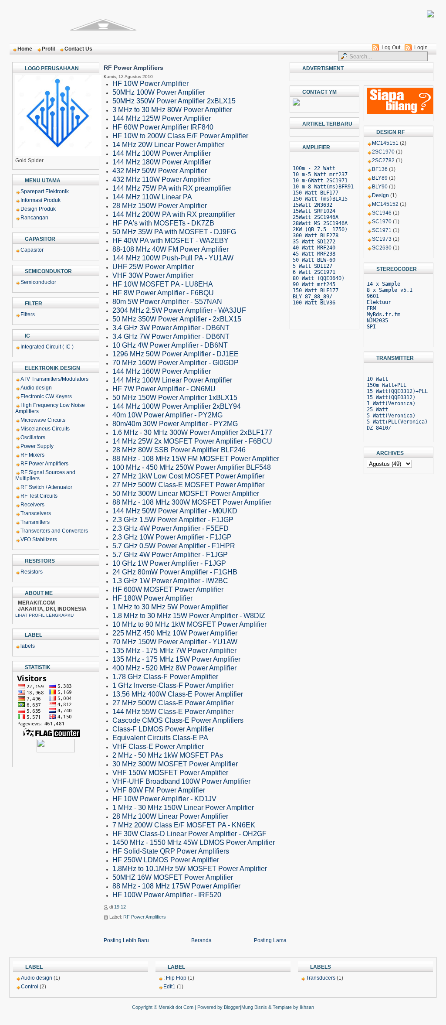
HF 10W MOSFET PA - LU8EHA (162, 284)
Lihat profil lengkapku (44, 615)
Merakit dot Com (176, 1007)
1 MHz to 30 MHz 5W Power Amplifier (170, 607)
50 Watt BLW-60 (314, 260)
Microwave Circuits (42, 420)
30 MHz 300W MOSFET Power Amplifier (175, 764)
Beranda (201, 940)
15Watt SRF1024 (314, 211)
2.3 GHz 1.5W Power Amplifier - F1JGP (172, 519)
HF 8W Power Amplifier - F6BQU (163, 293)
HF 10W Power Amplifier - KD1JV (164, 799)
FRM (371, 308)
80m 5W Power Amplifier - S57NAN (167, 301)
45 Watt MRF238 (314, 254)
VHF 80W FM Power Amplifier (158, 790)
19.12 (120, 906)
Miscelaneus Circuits (45, 429)
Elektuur (379, 302)
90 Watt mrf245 (314, 284)
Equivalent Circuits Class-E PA (160, 737)
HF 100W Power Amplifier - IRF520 (166, 895)
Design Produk (38, 209)
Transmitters (35, 522)
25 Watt (377, 410)
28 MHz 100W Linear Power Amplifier (170, 816)
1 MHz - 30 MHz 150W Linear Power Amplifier (183, 807)
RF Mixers (32, 455)
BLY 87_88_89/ (312, 297)
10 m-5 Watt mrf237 (320, 174)
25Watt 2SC (308, 217)
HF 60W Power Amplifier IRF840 (162, 127)
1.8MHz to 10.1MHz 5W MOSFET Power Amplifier (189, 868)
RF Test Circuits (38, 496)
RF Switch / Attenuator (46, 487)
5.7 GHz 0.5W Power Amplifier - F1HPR (173, 546)
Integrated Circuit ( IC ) (47, 347)
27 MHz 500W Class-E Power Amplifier (172, 703)
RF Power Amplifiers (44, 464)
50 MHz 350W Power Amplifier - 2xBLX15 (176, 319)
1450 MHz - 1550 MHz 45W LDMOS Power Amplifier (193, 842)
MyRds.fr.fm (383, 314)
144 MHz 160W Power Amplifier (161, 371)
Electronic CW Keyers (46, 396)
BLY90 (380, 187)
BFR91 (346, 187)
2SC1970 (383, 152)
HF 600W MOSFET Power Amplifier (167, 589)
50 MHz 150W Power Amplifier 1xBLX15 (174, 397)
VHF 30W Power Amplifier (152, 275)
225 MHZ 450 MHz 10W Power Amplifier (174, 633)
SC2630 (382, 248)
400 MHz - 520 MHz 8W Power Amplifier (174, 668)
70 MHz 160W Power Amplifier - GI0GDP (175, 362)
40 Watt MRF (309, 248)
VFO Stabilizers (38, 539)
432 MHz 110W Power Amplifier (161, 179)
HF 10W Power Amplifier (150, 83)
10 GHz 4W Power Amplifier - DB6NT (170, 345)
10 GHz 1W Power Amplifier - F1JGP (169, 563)
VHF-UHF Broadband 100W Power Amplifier (181, 781)
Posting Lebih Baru (126, 940)
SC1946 (382, 213)
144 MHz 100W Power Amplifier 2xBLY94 (176, 406)
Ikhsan (307, 1007)
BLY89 (380, 178)
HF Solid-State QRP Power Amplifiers (170, 851)
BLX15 (340, 199)
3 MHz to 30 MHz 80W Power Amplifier (172, 109)
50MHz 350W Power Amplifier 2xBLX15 (174, 101)
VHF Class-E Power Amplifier (158, 746)
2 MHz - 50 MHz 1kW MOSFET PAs (167, 755)
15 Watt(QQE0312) (391, 397)
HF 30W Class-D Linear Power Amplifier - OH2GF (189, 833)
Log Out (391, 47)
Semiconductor (38, 282)
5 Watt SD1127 (312, 266)
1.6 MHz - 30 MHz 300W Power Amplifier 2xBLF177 (192, 432)
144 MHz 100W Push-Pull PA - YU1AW (172, 258)
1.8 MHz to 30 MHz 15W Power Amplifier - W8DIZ (188, 615)
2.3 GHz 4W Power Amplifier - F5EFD (170, 528)
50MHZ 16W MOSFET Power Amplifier (172, 877)
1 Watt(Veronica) (391, 403)
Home (24, 49)
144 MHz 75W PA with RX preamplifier (171, 188)
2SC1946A (335, 223)
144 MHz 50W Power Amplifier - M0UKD (174, 511)
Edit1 (169, 987)
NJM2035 (377, 321)
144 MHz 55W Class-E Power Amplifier (172, 711)
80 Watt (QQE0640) (319, 278)
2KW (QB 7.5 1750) (320, 229)
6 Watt (303, 272)
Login (421, 47)
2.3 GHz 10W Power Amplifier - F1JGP (172, 537)
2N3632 (323, 205)
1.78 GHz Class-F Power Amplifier (165, 676)
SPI (371, 327)
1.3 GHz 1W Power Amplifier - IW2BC (170, 580)
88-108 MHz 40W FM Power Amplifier (170, 249)
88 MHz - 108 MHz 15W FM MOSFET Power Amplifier (195, 458)
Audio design (36, 388)
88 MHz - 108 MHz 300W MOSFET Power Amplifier (191, 502)
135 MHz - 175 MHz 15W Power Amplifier (176, 659)
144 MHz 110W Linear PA (152, 197)
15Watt (303, 205)
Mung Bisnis (254, 1007)
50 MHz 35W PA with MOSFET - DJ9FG (174, 232)
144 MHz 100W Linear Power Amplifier (172, 380)
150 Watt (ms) (312, 199)
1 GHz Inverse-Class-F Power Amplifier (172, 685)
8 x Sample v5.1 (389, 290)
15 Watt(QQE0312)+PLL (397, 391)
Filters (27, 314)
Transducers (320, 978)
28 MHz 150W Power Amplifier (159, 205)
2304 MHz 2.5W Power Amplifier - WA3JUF (179, 310)
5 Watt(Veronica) (391, 416)
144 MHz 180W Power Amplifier (161, 162)
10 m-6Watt (308, 181)
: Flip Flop (174, 978)
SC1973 (382, 239)
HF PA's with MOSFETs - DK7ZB (163, 223)
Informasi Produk (40, 200)
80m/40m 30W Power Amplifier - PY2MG (175, 423)
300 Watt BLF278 (315, 235)
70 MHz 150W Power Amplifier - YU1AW (174, 642)
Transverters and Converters (54, 531)
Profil (48, 49)
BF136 (380, 169)
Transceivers (35, 513)
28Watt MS (308, 223)
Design (380, 195)
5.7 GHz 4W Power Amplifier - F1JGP (170, 554)
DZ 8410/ (379, 428)
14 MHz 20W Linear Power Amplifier (168, 144)
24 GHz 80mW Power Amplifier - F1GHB (174, 572)
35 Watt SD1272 (314, 242)
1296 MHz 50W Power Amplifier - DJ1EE (175, 354)
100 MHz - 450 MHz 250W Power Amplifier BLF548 (191, 467)
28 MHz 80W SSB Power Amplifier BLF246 (179, 450)
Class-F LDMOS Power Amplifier (163, 729)
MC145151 (385, 143)
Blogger (232, 1007)
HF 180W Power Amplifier (152, 598)
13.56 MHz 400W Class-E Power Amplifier (177, 694)
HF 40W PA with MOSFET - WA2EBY (170, 240)
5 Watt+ (377, 422)
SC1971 (382, 230)
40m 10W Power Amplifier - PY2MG (167, 415)
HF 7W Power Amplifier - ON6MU (164, 389)
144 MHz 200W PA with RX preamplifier (173, 214)
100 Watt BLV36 (314, 303)
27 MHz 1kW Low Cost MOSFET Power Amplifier (188, 476)
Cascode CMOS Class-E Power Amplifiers (177, 720)
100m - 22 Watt (314, 168)
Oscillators (32, 437)
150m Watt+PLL (386, 385)
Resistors (31, 572)
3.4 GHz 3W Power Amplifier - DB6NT (171, 327)
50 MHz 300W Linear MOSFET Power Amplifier (185, 493)
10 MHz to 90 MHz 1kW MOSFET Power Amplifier (189, 624)
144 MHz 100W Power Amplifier (161, 153)
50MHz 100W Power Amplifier (158, 92)
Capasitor (32, 250)
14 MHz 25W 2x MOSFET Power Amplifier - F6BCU (192, 441)
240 (330, 248)
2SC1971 (337, 181)
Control (29, 987)
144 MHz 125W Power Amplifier (161, 118)
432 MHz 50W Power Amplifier (159, 170)
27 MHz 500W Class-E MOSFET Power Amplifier (188, 485)
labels (27, 646)
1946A (330, 217)
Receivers (32, 505)
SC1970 (382, 222)
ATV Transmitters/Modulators (54, 379)
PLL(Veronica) (408, 422)
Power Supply (37, 446)
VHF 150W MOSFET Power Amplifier (170, 772)
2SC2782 (383, 160)
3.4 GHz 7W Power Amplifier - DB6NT (171, 336)
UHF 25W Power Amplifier (153, 266)
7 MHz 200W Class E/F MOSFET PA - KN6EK (183, 825)
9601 (373, 296)
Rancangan (34, 218)
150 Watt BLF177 (315, 193)
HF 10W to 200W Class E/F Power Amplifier (180, 136)
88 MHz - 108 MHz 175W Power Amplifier (176, 886)
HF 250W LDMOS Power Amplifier (165, 860)
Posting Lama (270, 940)
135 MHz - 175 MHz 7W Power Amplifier (174, 650)
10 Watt (377, 379)
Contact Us (78, 49)
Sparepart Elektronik (44, 191)
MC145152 (385, 204)
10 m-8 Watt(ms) (315, 187)
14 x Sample (383, 284)
